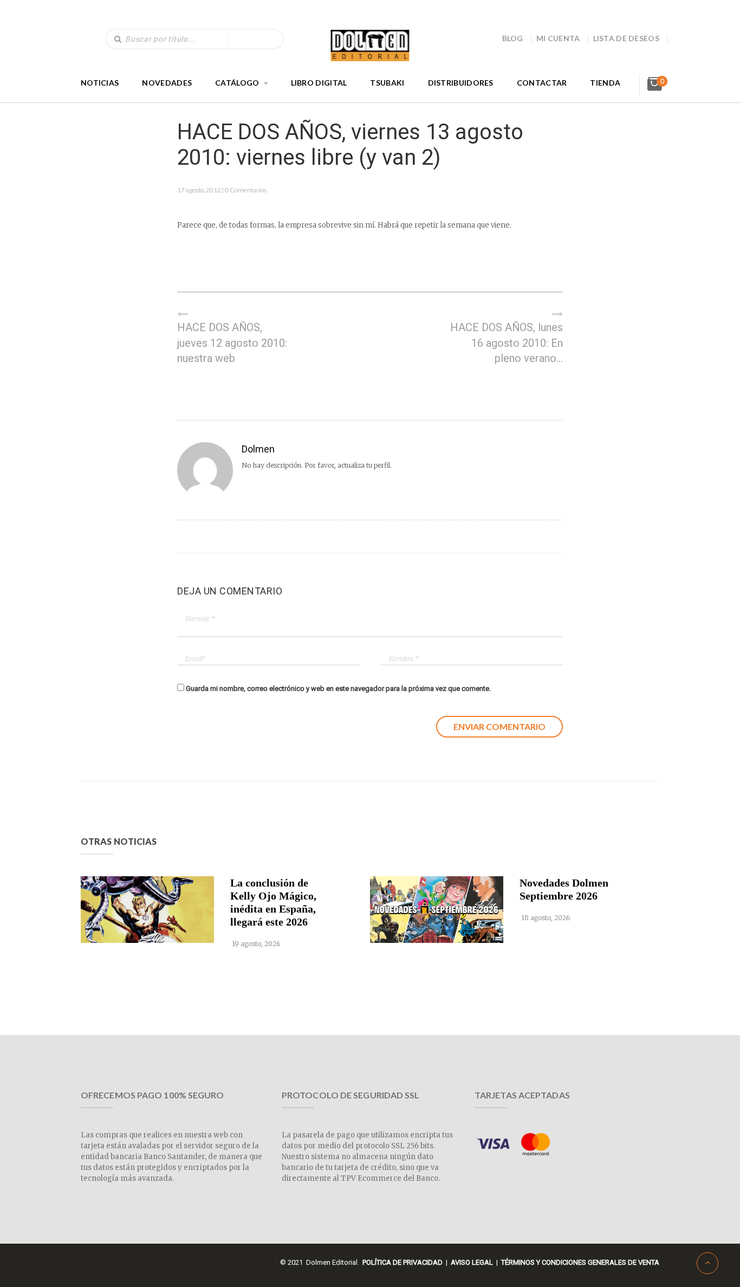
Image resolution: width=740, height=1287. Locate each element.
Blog (512, 38)
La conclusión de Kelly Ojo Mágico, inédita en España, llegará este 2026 (273, 902)
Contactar (542, 82)
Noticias (100, 82)
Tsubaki (387, 82)
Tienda (605, 82)
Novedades (167, 82)
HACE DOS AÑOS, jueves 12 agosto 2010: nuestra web (232, 343)
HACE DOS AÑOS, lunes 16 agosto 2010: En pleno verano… (506, 343)
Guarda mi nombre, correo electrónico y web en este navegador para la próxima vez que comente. (338, 688)
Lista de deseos (626, 38)
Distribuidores (461, 82)
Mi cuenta (558, 38)
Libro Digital (319, 82)
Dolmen (258, 449)
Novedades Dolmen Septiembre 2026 (564, 889)
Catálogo (237, 82)
